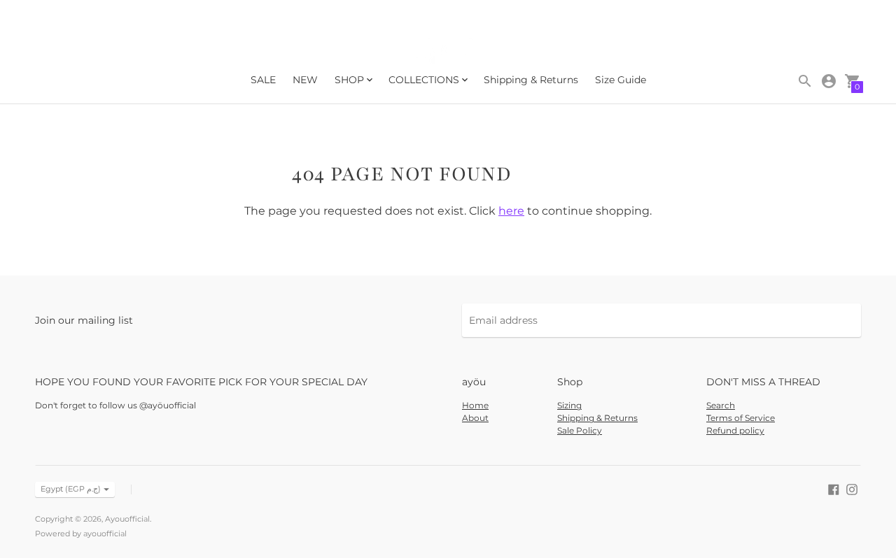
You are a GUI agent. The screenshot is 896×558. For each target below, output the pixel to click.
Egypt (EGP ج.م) (71, 489)
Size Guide (620, 79)
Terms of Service (740, 418)
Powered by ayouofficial (81, 533)
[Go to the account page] (828, 81)
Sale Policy (579, 430)
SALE (263, 79)
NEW (305, 79)
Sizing (569, 405)
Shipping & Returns (531, 79)
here (511, 210)
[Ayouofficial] (448, 50)
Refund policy (735, 430)
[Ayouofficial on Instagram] (852, 488)
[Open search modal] (805, 81)
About (475, 418)
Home (475, 405)
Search (720, 405)
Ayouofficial (127, 519)
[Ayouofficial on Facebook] (833, 488)
